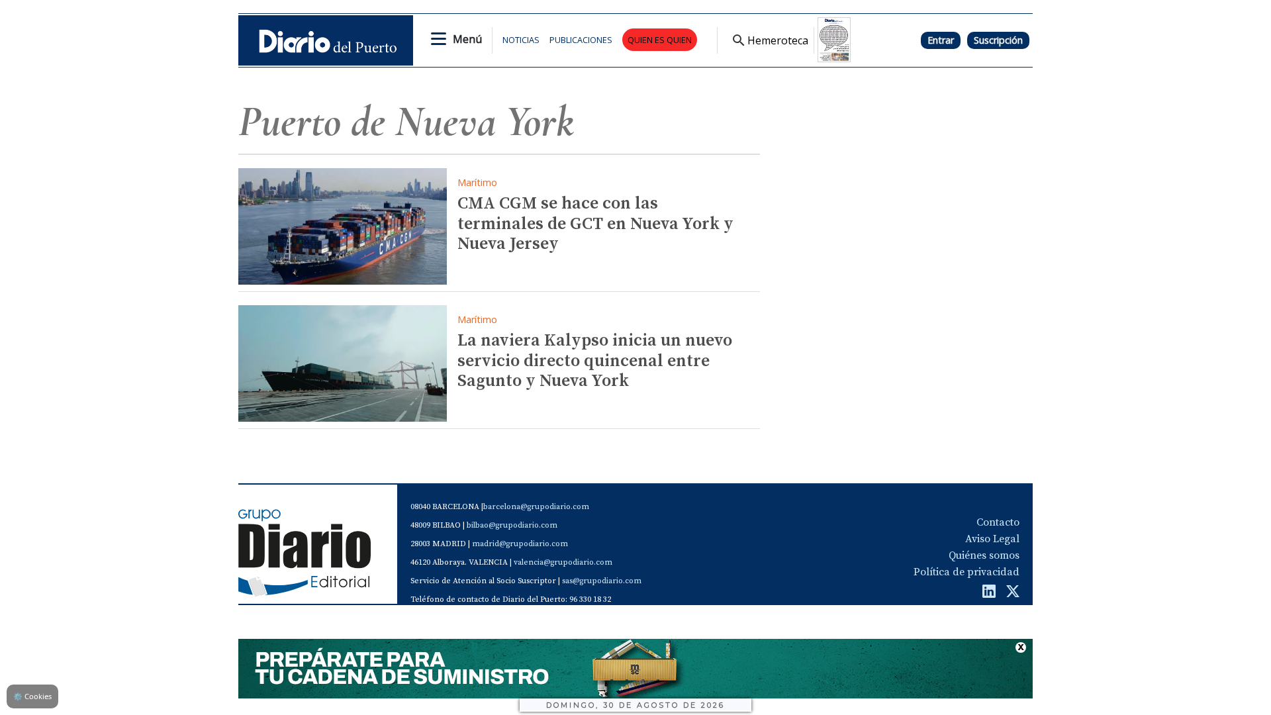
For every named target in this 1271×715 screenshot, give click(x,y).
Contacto (997, 522)
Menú (467, 39)
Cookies (32, 696)
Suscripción (998, 40)
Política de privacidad (966, 572)
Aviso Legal (992, 539)
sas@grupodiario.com (601, 581)
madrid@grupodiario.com (520, 544)
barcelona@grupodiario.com (536, 507)
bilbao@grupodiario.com (512, 525)
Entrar (940, 40)
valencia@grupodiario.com (563, 562)
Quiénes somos (984, 555)
